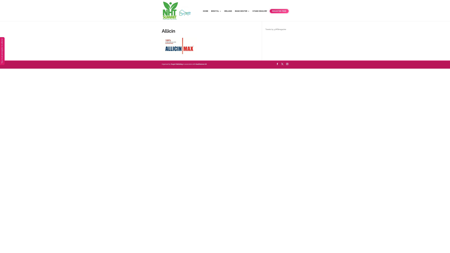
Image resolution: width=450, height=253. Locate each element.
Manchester (241, 11)
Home (205, 11)
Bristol (215, 11)
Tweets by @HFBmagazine (275, 29)
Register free (279, 11)
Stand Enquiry (260, 11)
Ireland (228, 11)
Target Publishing (177, 64)
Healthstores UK (201, 64)
